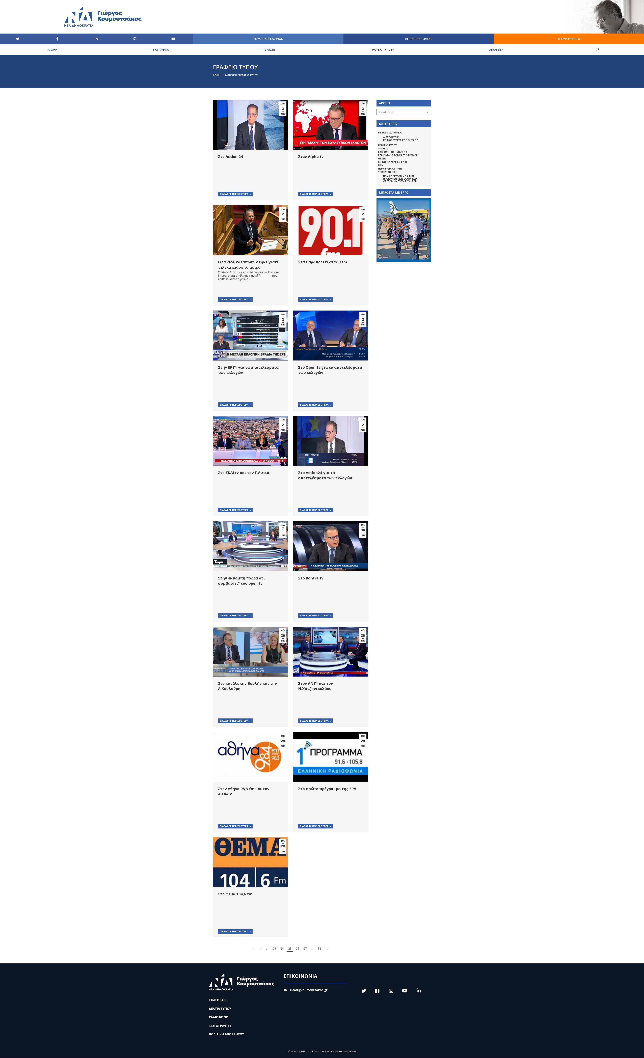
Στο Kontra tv (311, 577)
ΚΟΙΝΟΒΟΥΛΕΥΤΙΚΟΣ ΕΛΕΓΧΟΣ (400, 140)
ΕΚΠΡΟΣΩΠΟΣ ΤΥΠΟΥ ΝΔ (392, 152)
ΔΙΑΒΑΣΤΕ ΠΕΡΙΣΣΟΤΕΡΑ (234, 194)
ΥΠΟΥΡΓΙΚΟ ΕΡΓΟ (387, 172)
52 (319, 948)
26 (297, 948)
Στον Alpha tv (311, 156)
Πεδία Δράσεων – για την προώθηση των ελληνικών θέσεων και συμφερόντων (400, 178)
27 (305, 948)
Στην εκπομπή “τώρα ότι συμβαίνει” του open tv (241, 580)
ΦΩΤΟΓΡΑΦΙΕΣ (220, 1026)
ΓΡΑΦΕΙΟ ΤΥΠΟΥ (387, 145)
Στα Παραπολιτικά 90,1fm (322, 261)
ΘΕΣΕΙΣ (382, 158)
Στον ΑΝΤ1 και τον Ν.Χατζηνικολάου (315, 686)
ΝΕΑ (380, 165)
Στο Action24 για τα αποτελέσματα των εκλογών (325, 475)
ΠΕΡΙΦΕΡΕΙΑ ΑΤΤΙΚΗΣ (390, 168)
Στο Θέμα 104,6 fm (235, 893)
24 (282, 948)
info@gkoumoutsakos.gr (309, 990)
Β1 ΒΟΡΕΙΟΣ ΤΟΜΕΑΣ (390, 132)
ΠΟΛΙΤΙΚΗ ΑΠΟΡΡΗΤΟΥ (226, 1034)
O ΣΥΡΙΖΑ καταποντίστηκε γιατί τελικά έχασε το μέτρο (248, 264)
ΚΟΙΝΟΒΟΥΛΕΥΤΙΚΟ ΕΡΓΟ (392, 162)
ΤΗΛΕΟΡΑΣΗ (218, 1000)
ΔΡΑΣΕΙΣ (383, 148)
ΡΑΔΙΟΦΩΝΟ (218, 1017)
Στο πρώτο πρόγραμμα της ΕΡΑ (327, 788)
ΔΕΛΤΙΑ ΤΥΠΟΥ (220, 1009)
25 (289, 948)
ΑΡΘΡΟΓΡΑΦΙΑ (391, 136)
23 (274, 948)
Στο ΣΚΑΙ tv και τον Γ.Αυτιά (243, 472)
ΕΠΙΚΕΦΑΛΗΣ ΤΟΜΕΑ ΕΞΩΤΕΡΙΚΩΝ (398, 155)
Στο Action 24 (230, 156)
